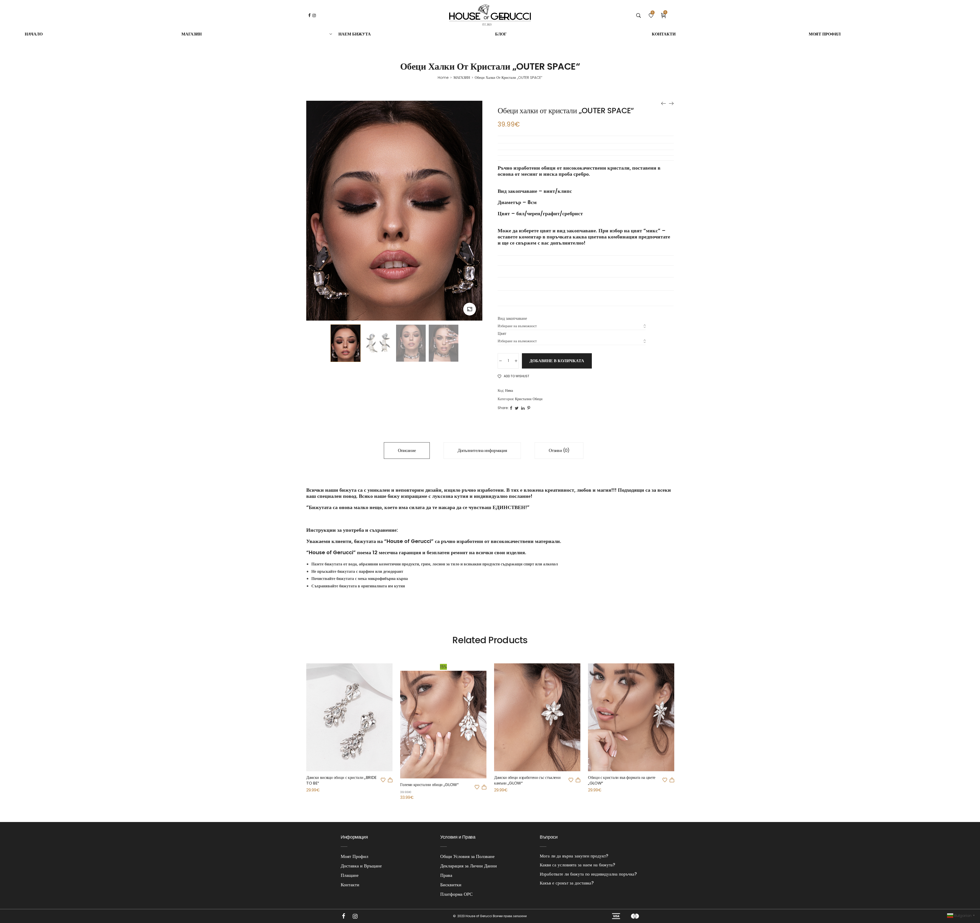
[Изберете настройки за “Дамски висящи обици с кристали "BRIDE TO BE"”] (390, 779)
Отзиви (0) (559, 450)
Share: (503, 407)
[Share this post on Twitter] (517, 408)
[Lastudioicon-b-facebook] (343, 916)
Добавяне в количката (557, 361)
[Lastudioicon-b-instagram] (355, 916)
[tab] (407, 450)
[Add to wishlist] (383, 779)
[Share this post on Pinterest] (528, 408)
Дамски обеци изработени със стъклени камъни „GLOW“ (527, 780)
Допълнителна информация (482, 450)
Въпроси (548, 837)
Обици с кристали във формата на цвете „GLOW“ (621, 780)
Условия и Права (457, 837)
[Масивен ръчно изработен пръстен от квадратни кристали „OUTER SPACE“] (663, 103)
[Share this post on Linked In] (523, 408)
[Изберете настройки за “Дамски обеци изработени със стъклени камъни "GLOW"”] (578, 779)
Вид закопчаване (512, 318)
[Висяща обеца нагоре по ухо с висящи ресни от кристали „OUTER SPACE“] (671, 103)
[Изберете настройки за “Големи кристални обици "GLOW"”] (484, 787)
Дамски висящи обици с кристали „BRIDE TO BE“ (341, 780)
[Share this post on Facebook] (511, 408)
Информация (354, 837)
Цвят (502, 333)
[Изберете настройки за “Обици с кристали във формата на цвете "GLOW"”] (672, 779)
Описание (407, 450)
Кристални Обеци (529, 398)
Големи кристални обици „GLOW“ (429, 785)
